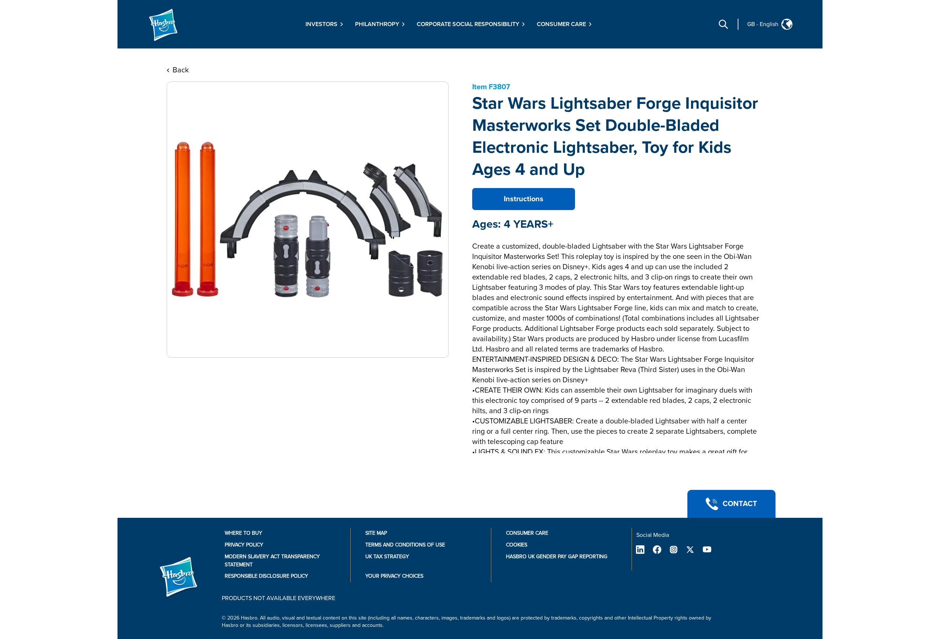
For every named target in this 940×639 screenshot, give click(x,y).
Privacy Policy (244, 545)
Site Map (376, 533)
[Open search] (723, 24)
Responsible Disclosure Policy (266, 576)
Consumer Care (527, 533)
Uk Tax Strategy (387, 556)
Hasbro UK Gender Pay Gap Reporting (556, 556)
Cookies (516, 545)
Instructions (523, 199)
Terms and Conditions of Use (405, 545)
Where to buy (243, 533)
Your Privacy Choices (394, 576)
